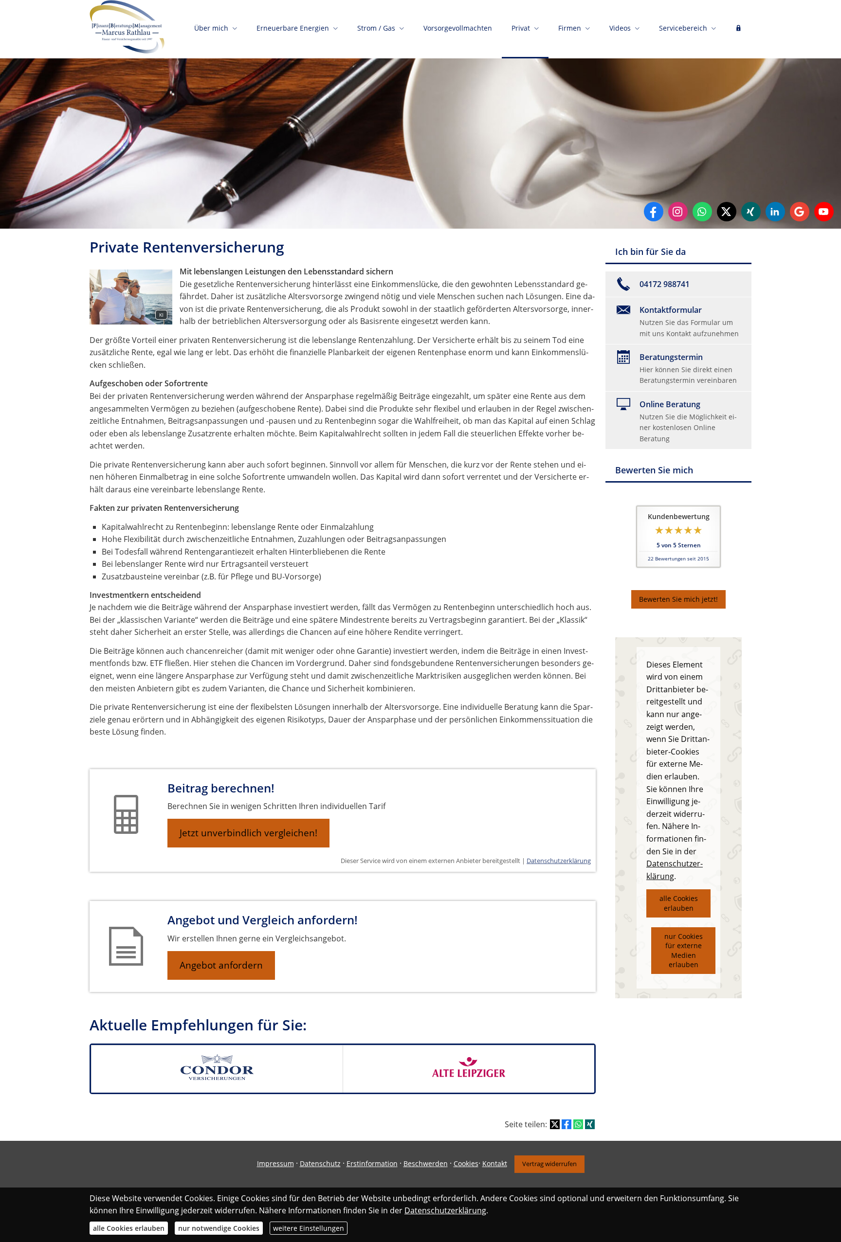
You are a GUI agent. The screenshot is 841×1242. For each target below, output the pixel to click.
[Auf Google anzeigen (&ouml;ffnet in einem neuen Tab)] (799, 211)
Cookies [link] (466, 1163)
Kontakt (494, 1163)
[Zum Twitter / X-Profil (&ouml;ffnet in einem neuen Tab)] (726, 211)
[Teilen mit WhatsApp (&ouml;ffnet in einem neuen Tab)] (578, 1124)
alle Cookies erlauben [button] (678, 903)
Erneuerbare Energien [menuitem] (292, 28)
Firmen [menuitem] (569, 28)
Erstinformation (372, 1163)
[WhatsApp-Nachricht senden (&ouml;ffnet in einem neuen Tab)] (702, 211)
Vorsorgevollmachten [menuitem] (457, 28)
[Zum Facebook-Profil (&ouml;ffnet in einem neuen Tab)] (653, 211)
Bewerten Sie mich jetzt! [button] (678, 599)
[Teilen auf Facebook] (566, 1124)
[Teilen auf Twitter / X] (555, 1124)
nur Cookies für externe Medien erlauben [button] (683, 951)
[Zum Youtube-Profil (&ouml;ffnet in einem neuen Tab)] (824, 211)
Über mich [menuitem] (211, 28)
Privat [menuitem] (521, 28)
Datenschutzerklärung (559, 860)
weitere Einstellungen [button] (308, 1228)
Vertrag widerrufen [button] (549, 1163)
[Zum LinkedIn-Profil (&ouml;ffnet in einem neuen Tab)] (775, 211)
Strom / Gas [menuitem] (376, 28)
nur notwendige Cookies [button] (218, 1228)
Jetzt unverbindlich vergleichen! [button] (248, 833)
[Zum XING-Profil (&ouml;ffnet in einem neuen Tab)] (751, 211)
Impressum (275, 1163)
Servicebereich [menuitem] (683, 28)
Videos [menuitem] (620, 28)
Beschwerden (425, 1163)
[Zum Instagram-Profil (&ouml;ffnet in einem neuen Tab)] (678, 211)
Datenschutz (320, 1163)
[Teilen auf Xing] (590, 1124)
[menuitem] (738, 29)
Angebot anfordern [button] (221, 965)
